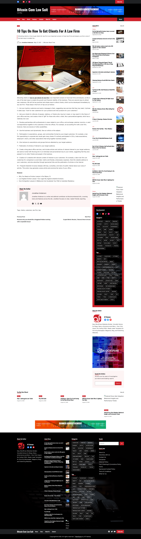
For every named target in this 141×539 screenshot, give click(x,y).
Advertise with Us (104, 455)
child (98, 267)
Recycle (99, 240)
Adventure (100, 221)
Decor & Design (114, 224)
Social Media (107, 243)
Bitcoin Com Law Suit (32, 9)
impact (113, 277)
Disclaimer (102, 459)
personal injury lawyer (103, 291)
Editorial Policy (103, 462)
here (98, 277)
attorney (115, 256)
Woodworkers (100, 248)
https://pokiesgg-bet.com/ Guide (100, 156)
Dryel (98, 226)
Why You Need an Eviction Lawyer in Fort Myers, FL (35, 176)
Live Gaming (100, 237)
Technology (108, 245)
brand (111, 261)
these (111, 294)
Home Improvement (102, 234)
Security (112, 240)
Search (118, 383)
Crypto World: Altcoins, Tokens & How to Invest (76, 219)
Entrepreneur (114, 226)
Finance (94, 29)
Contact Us (102, 457)
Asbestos (107, 221)
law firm (35, 210)
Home (116, 232)
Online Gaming (114, 237)
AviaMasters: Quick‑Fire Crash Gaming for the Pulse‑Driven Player (103, 171)
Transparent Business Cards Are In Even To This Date (103, 39)
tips (40, 210)
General (99, 232)
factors (114, 272)
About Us (102, 452)
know (116, 280)
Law (18, 25)
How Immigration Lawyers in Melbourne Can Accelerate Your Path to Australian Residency (46, 181)
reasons (114, 291)
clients (23, 210)
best (105, 259)
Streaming (99, 245)
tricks (98, 297)
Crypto (106, 224)
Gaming (111, 229)
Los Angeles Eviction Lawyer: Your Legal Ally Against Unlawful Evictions (41, 179)
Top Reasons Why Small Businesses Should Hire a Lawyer (103, 90)
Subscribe (120, 531)
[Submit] (122, 443)
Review (105, 240)
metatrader (100, 286)
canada (114, 264)
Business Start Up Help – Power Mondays (102, 129)
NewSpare (78, 536)
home (108, 277)
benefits (99, 259)
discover (111, 269)
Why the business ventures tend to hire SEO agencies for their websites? (102, 46)
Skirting (99, 243)
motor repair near (110, 286)
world (112, 299)
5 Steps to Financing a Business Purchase (102, 119)
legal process (113, 283)
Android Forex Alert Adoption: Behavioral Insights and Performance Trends (102, 194)
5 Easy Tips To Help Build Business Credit (102, 138)
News (93, 154)
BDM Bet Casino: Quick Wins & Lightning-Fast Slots (103, 180)
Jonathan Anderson (27, 42)
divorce (99, 272)
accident (99, 256)
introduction (109, 280)
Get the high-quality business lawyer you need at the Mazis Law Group (103, 32)
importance (100, 280)
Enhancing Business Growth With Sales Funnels (103, 80)
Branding (115, 221)
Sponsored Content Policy (107, 469)
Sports (115, 243)
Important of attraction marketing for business (103, 72)
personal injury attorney (103, 288)
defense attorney (101, 269)
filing (110, 275)
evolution (106, 272)
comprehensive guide (108, 267)
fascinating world (102, 275)
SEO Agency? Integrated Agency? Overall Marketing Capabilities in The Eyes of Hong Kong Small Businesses (102, 63)
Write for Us (102, 474)
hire (103, 277)
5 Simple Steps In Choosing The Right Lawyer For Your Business (103, 99)
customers (29, 210)
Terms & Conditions (105, 471)
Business (99, 224)
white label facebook (102, 299)
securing (99, 294)
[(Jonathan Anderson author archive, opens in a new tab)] (18, 43)
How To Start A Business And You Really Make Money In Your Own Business (103, 147)
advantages (107, 256)
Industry (111, 234)
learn (105, 283)
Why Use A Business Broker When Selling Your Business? (103, 109)
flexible (117, 275)
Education (105, 226)
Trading (116, 245)
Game (105, 229)
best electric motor (102, 261)
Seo (118, 240)
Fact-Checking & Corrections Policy (110, 464)
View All (122, 25)
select (106, 294)
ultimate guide (112, 297)
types (104, 297)
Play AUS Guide (96, 163)
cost (117, 267)
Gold (105, 232)
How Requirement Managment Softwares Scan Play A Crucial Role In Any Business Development (103, 55)
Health (110, 232)
